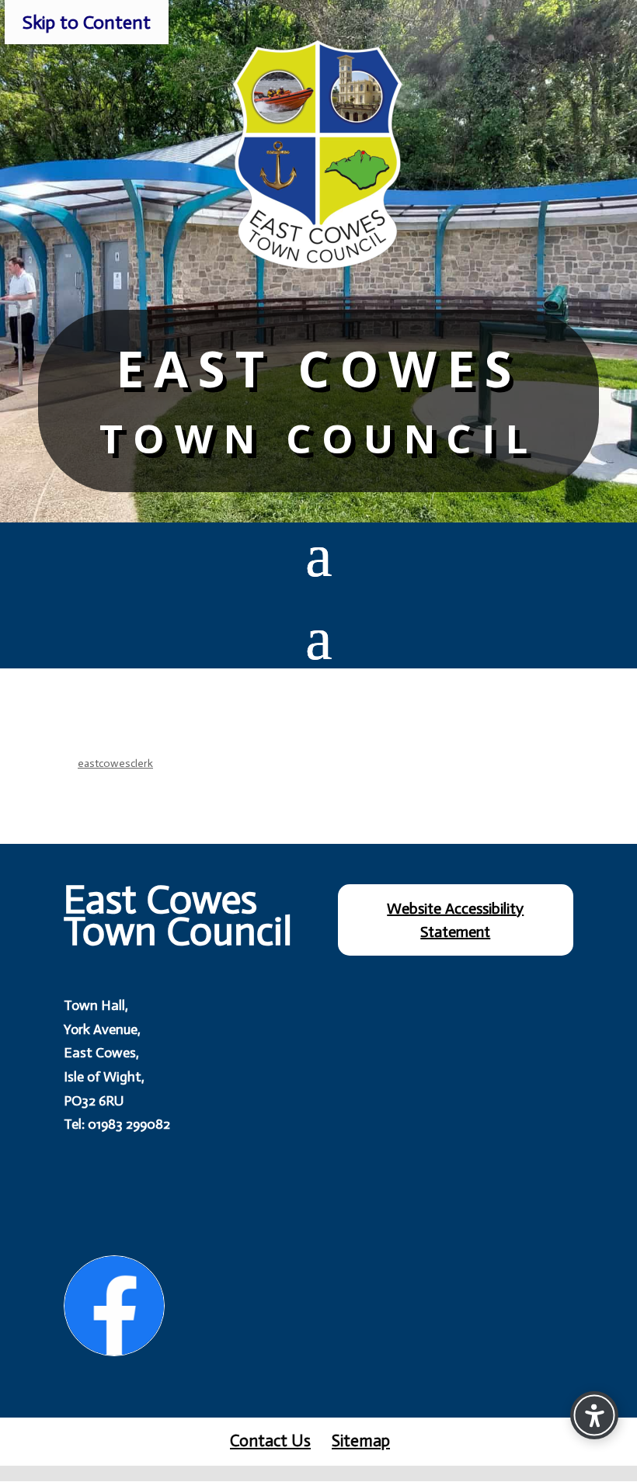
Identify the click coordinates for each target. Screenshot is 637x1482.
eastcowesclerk (115, 763)
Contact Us (270, 1441)
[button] (318, 554)
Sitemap (361, 1441)
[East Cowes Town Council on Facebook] (114, 1305)
